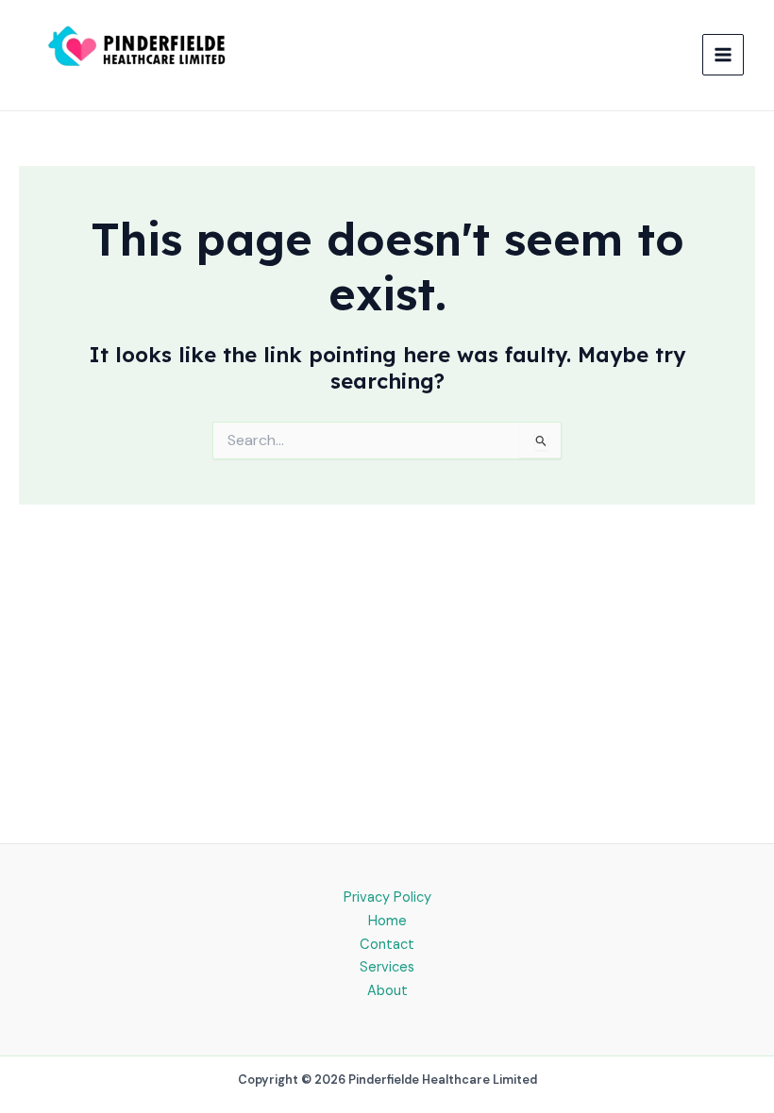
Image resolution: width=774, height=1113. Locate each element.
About (387, 991)
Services (387, 967)
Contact (387, 945)
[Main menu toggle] (723, 54)
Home (387, 921)
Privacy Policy (387, 897)
